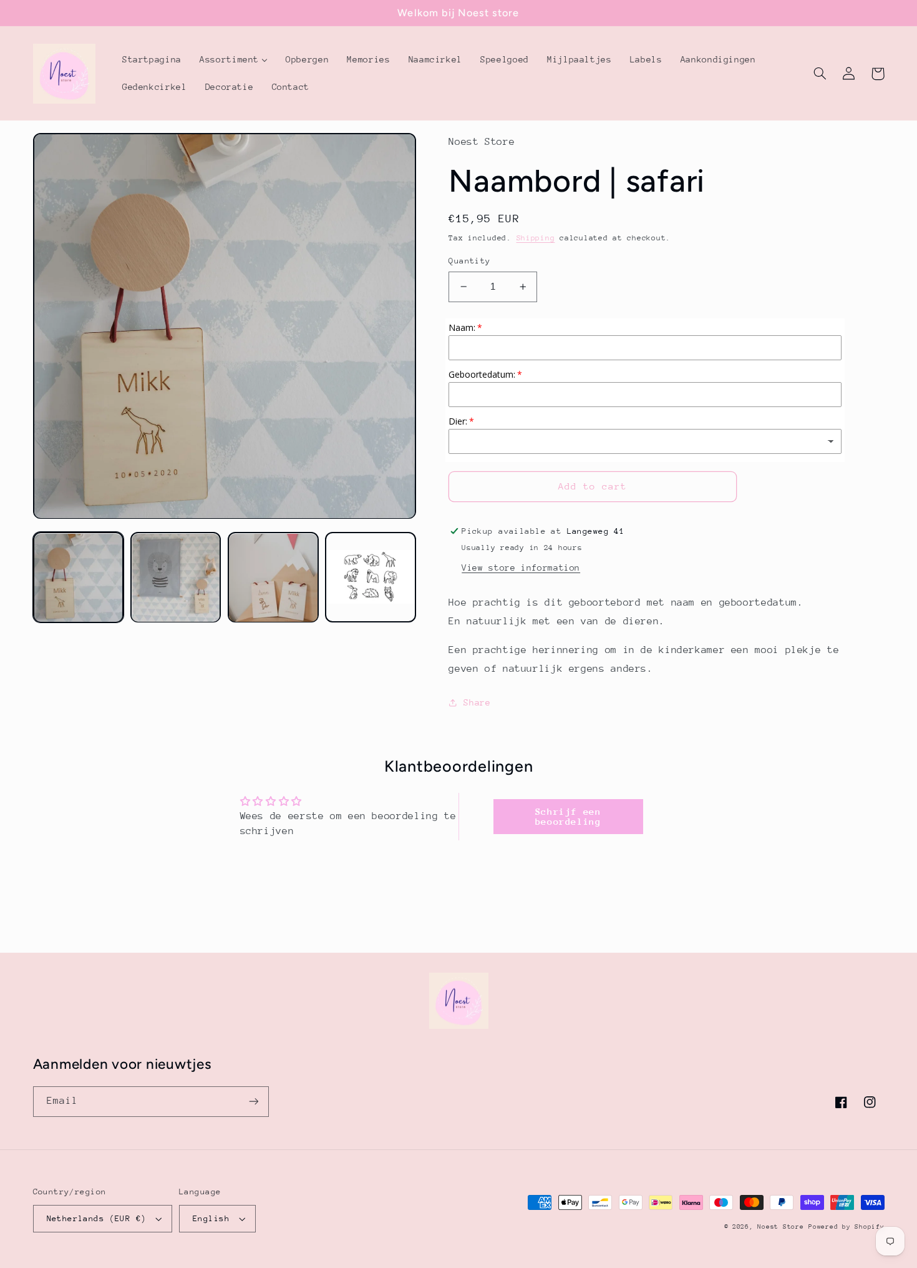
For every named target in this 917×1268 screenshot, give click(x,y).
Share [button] (476, 702)
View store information (521, 568)
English (211, 1218)
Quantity (469, 260)
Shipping (536, 237)
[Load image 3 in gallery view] (273, 578)
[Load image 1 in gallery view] (78, 578)
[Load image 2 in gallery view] (175, 578)
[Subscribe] (253, 1101)
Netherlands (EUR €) (97, 1218)
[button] (820, 73)
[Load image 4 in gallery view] (370, 578)
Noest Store (780, 1227)
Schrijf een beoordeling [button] (568, 816)
